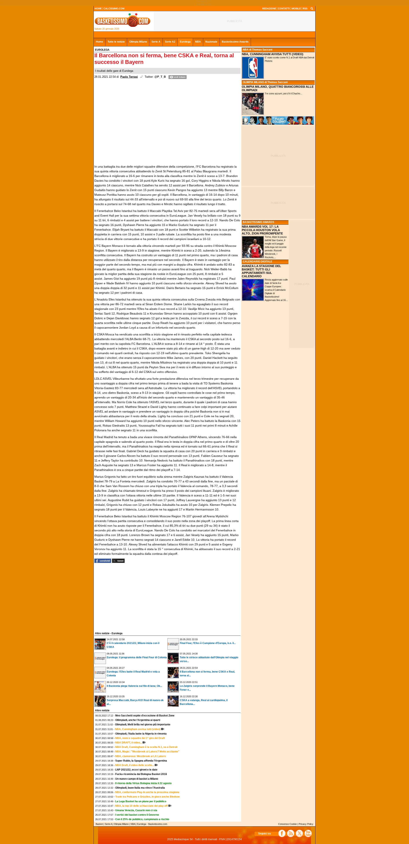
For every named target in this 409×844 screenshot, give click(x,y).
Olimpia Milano (138, 41)
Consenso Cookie (287, 824)
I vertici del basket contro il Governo (137, 814)
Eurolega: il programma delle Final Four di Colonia (137, 657)
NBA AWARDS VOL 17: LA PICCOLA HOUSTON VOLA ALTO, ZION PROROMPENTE (262, 230)
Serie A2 (170, 41)
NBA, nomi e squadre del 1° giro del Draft (140, 738)
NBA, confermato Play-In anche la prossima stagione (147, 792)
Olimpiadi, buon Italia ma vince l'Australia (140, 787)
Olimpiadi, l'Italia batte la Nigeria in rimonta (141, 733)
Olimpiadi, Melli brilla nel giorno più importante (142, 724)
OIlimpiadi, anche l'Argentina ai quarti (137, 720)
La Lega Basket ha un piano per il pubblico (140, 801)
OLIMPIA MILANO (253, 82)
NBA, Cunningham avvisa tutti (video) (137, 729)
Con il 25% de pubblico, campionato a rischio (142, 819)
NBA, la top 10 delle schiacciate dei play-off (141, 805)
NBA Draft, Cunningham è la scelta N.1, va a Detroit (146, 747)
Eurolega (185, 41)
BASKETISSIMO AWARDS (258, 222)
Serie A (155, 41)
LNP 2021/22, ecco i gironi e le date (136, 769)
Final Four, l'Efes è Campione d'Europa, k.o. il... (208, 643)
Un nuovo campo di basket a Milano (136, 778)
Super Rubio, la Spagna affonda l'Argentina (141, 760)
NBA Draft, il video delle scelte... (134, 765)
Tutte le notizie (116, 41)
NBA (198, 41)
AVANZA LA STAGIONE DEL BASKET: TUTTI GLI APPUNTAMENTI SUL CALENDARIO (261, 271)
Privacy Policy (306, 824)
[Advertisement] (126, 596)
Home (99, 41)
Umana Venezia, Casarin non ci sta (136, 810)
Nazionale (211, 41)
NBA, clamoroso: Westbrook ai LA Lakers (140, 756)
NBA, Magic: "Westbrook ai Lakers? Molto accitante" (147, 751)
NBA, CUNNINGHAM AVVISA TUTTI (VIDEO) (272, 54)
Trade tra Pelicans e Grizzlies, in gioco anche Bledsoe (147, 796)
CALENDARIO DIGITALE (257, 261)
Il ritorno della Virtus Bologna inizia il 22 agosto (143, 783)
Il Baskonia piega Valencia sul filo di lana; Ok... (134, 685)
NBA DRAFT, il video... (128, 742)
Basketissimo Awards (235, 41)
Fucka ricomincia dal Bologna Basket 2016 (141, 774)
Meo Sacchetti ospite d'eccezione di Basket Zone (144, 715)
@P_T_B (160, 76)
